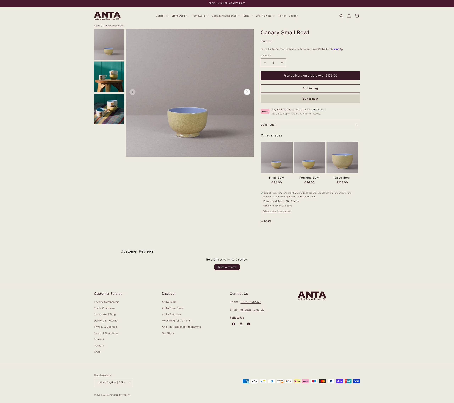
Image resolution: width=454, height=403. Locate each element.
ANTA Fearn (169, 301)
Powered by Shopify (120, 395)
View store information (277, 211)
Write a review (227, 267)
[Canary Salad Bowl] (342, 158)
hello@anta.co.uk (251, 309)
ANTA (106, 395)
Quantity (266, 55)
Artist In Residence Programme (181, 326)
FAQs (97, 351)
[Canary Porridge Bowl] (310, 158)
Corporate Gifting (105, 314)
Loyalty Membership (107, 301)
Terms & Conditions (106, 333)
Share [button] (268, 220)
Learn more (319, 109)
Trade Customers (104, 308)
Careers (99, 345)
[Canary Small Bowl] (277, 158)
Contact (99, 339)
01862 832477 (250, 302)
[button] (161, 15)
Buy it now (310, 98)
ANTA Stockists (171, 314)
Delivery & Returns (105, 320)
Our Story (168, 333)
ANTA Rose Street (173, 308)
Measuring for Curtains (176, 320)
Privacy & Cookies (105, 326)
